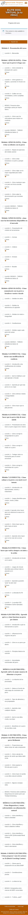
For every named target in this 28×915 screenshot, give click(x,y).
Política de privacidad (10, 906)
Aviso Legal (20, 906)
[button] (26, 3)
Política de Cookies (14, 909)
